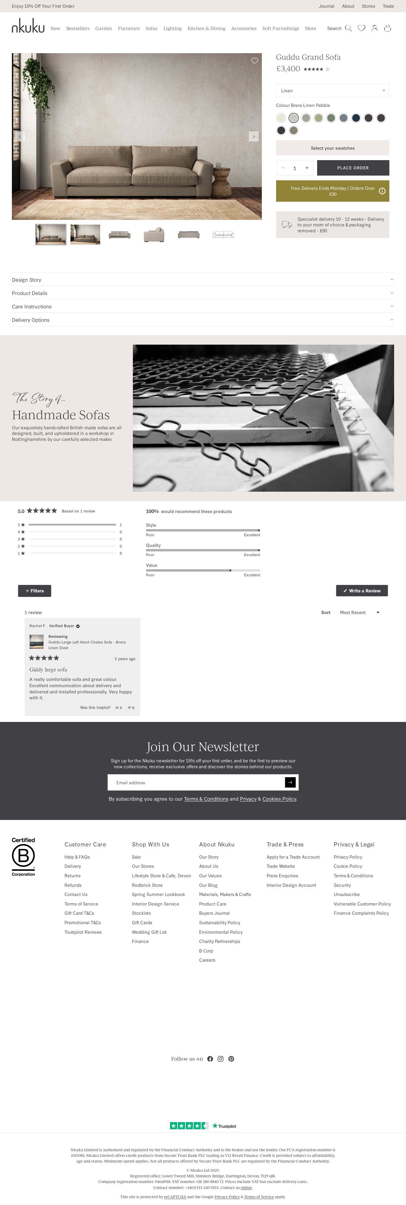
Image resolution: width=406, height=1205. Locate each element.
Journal (326, 6)
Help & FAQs (77, 857)
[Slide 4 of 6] (154, 235)
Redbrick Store (147, 885)
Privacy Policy (348, 857)
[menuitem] (310, 28)
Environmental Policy (221, 932)
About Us (208, 866)
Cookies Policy (279, 798)
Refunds (72, 885)
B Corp (206, 950)
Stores (368, 6)
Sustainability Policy (219, 922)
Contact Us (75, 894)
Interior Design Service (155, 903)
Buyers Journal (214, 913)
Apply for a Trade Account (293, 857)
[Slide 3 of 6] (120, 235)
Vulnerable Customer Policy (362, 903)
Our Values (210, 875)
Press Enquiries (282, 875)
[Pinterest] (231, 1058)
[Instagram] (220, 1058)
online (246, 1187)
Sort (326, 612)
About (348, 6)
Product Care (212, 903)
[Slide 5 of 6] (189, 235)
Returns (72, 875)
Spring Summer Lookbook (158, 894)
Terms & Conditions (206, 798)
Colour (303, 105)
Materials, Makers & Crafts (225, 894)
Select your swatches (333, 147)
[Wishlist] (361, 28)
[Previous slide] (20, 137)
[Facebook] (210, 1058)
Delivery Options (30, 319)
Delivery (72, 866)
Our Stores (143, 866)
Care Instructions (31, 306)
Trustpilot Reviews (83, 932)
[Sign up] (290, 782)
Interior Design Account (291, 885)
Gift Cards (142, 922)
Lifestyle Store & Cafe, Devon (161, 875)
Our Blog (208, 885)
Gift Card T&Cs (79, 913)
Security (342, 885)
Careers (207, 960)
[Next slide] (254, 137)
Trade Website (281, 866)
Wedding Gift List (149, 932)
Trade (388, 6)
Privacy (248, 798)
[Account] (374, 28)
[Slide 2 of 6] (85, 235)
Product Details (29, 292)
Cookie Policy (348, 866)
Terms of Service (81, 903)
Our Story (208, 857)
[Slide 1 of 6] (51, 235)
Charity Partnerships (219, 941)
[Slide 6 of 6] (223, 235)
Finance (140, 941)
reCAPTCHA (175, 1196)
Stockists (141, 913)
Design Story (26, 279)
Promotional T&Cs (82, 922)
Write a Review (368, 592)
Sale (136, 857)
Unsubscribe (347, 894)
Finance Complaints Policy (361, 913)
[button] (346, 68)
